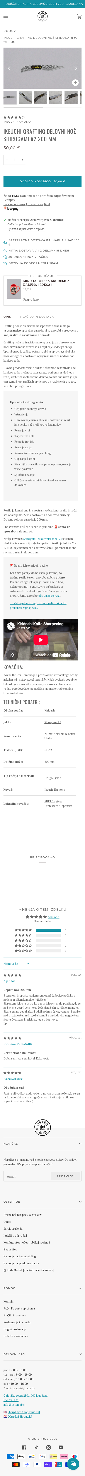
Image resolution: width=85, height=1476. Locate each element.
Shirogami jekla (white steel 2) (42, 539)
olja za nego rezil (49, 596)
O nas (7, 1222)
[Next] (75, 68)
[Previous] (10, 68)
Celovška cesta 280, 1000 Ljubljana (25, 1395)
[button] (12, 117)
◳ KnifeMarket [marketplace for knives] (28, 1270)
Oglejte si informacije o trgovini (26, 229)
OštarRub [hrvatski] (20, 1416)
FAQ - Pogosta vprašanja (19, 1308)
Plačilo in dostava (37, 316)
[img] (12, 975)
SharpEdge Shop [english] (24, 1412)
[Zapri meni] (10, 16)
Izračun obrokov (14, 204)
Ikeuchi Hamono (17, 121)
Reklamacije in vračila (17, 1322)
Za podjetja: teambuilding (19, 1256)
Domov (9, 30)
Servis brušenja (12, 1229)
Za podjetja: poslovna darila (21, 1263)
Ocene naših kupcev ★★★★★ (22, 1215)
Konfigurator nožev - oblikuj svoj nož (26, 1242)
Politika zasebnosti (15, 1336)
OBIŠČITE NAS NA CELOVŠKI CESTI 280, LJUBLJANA (44, 3)
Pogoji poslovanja (15, 1329)
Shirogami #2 (52, 722)
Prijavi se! (66, 1176)
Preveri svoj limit (38, 204)
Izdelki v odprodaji (15, 1235)
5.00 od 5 (54, 917)
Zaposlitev (10, 1249)
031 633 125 (11, 1400)
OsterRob (40, 1438)
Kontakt (8, 1301)
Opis (7, 316)
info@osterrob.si (14, 1405)
